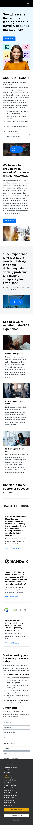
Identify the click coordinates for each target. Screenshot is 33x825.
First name (6, 721)
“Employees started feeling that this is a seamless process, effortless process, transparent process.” (14, 625)
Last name (6, 726)
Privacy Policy (16, 820)
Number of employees (10, 757)
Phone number (8, 731)
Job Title (6, 747)
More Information (16, 815)
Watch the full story (11, 548)
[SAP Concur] (11, 3)
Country (6, 752)
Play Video (14, 149)
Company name (8, 742)
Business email (8, 737)
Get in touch (9, 38)
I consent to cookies (17, 809)
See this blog (9, 220)
